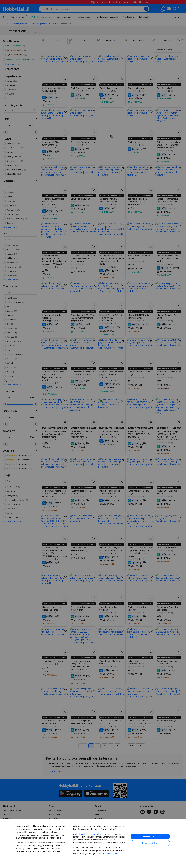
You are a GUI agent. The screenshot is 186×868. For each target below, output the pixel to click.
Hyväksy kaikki (150, 836)
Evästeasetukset (150, 843)
